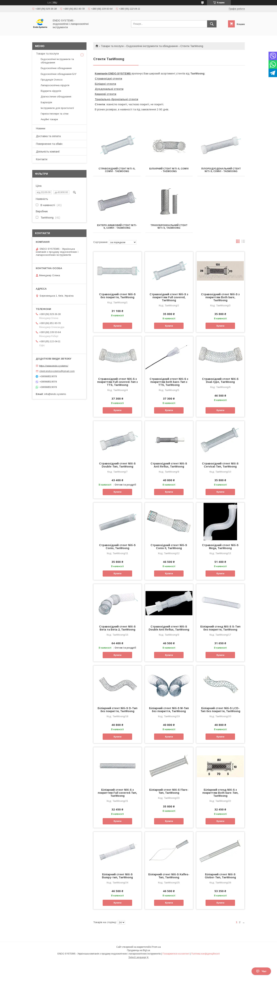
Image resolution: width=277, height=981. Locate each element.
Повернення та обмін (49, 143)
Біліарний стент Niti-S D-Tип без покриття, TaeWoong (117, 710)
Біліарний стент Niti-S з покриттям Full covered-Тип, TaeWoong (117, 792)
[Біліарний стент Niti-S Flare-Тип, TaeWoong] (169, 766)
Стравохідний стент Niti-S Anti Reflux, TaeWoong (169, 465)
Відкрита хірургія (51, 91)
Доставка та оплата (48, 136)
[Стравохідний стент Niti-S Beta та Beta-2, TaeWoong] (117, 603)
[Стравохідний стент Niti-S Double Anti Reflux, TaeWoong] (169, 603)
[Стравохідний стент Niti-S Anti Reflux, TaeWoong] (169, 440)
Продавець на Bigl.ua (138, 950)
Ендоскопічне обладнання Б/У (58, 74)
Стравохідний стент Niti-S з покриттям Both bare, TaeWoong (220, 297)
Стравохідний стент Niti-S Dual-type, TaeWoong (220, 380)
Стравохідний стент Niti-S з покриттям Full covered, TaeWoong (169, 297)
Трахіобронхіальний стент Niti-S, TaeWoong (168, 226)
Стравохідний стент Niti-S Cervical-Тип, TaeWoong (220, 465)
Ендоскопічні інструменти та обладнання (152, 46)
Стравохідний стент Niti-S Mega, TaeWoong (220, 547)
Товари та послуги (112, 46)
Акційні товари (49, 119)
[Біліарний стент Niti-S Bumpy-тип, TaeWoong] (117, 850)
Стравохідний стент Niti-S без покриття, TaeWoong (117, 296)
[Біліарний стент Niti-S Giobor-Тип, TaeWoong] (220, 850)
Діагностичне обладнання (56, 96)
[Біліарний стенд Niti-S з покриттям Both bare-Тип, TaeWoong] (220, 766)
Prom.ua (156, 947)
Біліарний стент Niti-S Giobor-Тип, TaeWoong (220, 876)
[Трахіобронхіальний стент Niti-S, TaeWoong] (169, 202)
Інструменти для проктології (57, 108)
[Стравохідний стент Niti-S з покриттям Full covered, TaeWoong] (169, 270)
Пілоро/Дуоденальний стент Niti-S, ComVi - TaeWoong (221, 170)
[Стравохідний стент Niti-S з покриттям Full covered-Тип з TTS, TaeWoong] (117, 355)
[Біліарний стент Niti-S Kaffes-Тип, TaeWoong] (169, 850)
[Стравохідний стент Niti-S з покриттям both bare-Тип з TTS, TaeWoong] (169, 355)
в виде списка (243, 242)
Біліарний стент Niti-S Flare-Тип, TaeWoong (168, 791)
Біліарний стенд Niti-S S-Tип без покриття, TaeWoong (220, 628)
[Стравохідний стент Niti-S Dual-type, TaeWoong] (220, 355)
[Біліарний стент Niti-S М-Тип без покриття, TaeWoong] (169, 684)
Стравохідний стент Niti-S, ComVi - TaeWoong (117, 170)
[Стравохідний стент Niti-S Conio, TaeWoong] (117, 521)
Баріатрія (46, 102)
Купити (117, 326)
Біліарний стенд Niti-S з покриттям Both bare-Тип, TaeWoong (220, 792)
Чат (264, 971)
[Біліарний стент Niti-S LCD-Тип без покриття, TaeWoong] (220, 684)
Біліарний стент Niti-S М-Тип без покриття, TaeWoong (169, 710)
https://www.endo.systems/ (53, 365)
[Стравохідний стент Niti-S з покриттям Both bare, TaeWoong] (220, 270)
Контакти (41, 159)
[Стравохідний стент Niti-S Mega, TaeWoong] (220, 521)
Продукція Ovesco (52, 79)
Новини (40, 128)
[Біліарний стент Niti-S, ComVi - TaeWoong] (169, 145)
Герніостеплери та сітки (54, 113)
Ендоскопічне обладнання (56, 68)
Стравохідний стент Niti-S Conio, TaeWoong (117, 547)
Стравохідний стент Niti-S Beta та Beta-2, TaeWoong (117, 628)
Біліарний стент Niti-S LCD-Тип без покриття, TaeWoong (220, 710)
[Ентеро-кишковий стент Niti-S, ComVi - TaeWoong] (117, 202)
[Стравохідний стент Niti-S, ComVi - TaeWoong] (117, 145)
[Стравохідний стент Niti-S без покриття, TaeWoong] (117, 270)
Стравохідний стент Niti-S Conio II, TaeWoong (169, 547)
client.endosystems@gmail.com (57, 371)
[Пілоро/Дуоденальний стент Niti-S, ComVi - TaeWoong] (221, 145)
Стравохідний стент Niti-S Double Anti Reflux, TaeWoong (169, 628)
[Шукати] (212, 23)
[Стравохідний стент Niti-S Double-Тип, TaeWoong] (117, 440)
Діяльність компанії (48, 151)
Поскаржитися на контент (175, 953)
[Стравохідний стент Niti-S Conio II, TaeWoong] (169, 521)
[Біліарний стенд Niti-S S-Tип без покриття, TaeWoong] (220, 603)
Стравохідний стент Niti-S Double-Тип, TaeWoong (117, 465)
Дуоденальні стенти (109, 88)
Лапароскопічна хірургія (55, 85)
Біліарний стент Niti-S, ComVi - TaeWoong (169, 170)
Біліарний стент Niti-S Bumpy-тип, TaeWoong (117, 876)
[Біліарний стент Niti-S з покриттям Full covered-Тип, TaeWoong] (117, 766)
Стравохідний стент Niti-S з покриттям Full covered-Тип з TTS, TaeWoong (117, 381)
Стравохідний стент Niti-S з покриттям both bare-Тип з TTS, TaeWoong (169, 381)
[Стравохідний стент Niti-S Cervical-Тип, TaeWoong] (220, 440)
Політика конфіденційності (205, 953)
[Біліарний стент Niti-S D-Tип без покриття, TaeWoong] (117, 684)
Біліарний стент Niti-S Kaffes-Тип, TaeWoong (168, 876)
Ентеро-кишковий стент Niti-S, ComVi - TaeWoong (117, 226)
